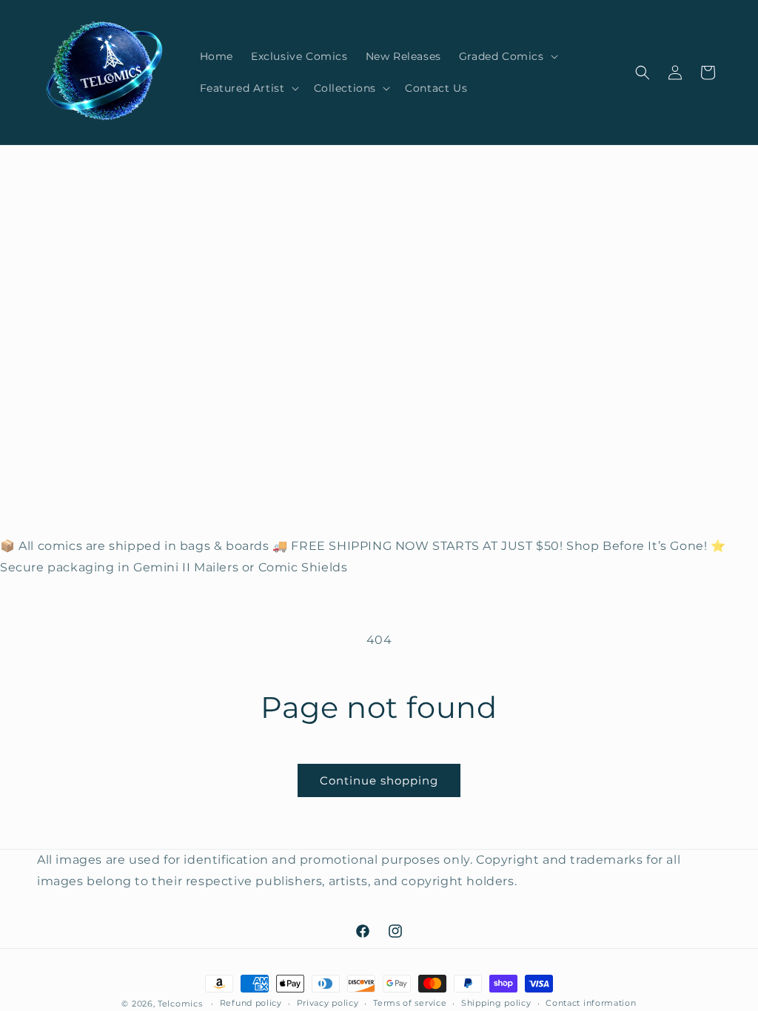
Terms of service (409, 1003)
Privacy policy (328, 1003)
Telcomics (180, 1003)
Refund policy (251, 1003)
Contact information (591, 1003)
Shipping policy (496, 1003)
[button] (507, 56)
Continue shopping (379, 780)
